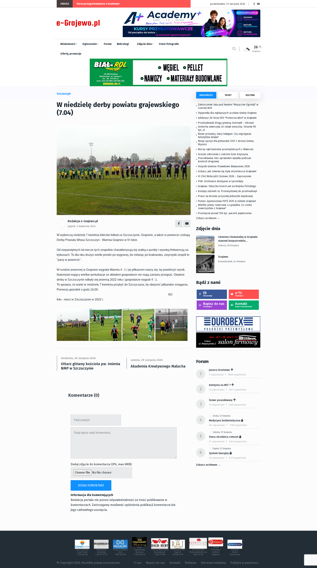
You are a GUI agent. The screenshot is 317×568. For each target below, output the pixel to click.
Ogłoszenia (89, 44)
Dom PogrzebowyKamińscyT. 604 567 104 (139, 551)
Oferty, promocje (70, 53)
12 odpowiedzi (217, 405)
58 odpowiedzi (217, 425)
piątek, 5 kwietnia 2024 (82, 226)
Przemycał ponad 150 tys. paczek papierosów (225, 213)
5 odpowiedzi (216, 374)
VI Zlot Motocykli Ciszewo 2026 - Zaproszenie (224, 176)
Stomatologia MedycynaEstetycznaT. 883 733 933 (198, 552)
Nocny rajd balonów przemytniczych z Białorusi (225, 149)
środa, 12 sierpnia (221, 416)
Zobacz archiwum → (208, 218)
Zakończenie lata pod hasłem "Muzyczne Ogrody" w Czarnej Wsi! (228, 106)
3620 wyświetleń (237, 405)
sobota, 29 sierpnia (228, 245)
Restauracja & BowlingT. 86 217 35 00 (101, 552)
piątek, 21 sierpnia (222, 448)
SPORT (228, 95)
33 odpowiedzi (217, 458)
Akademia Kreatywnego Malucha (158, 366)
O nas (137, 563)
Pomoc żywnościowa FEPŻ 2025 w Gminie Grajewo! (227, 201)
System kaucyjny (219, 453)
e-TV (239, 294)
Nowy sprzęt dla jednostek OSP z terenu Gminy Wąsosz (226, 142)
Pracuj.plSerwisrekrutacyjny (234, 552)
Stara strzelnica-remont (223, 436)
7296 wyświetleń (238, 425)
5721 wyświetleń (237, 458)
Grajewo (223, 256)
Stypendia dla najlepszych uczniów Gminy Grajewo (227, 112)
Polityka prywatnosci (244, 563)
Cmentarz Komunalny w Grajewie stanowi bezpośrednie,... (238, 238)
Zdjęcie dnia (144, 44)
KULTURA (250, 95)
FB (207, 294)
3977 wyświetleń (237, 389)
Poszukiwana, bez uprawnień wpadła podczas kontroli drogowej (224, 160)
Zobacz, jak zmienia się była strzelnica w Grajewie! (227, 171)
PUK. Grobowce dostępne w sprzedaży (220, 181)
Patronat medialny (213, 563)
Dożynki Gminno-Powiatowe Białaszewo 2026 (224, 166)
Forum (108, 44)
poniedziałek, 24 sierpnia (231, 261)
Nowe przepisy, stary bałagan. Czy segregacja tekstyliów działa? (224, 135)
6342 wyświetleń (238, 441)
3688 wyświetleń (237, 374)
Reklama (190, 563)
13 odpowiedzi (217, 389)
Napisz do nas (213, 305)
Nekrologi (123, 44)
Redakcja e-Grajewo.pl (83, 221)
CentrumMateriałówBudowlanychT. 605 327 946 (159, 552)
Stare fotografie (169, 44)
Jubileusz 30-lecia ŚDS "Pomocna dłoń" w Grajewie (227, 117)
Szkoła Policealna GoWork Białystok (215, 551)
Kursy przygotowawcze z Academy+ (98, 3)
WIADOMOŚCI (206, 95)
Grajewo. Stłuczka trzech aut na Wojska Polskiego (227, 186)
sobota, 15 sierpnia (222, 432)
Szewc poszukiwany (220, 400)
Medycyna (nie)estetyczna (224, 420)
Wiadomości (68, 44)
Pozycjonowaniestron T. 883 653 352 (120, 552)
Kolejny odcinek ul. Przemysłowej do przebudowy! (227, 191)
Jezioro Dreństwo (219, 370)
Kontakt (243, 305)
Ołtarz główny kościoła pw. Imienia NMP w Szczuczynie (90, 366)
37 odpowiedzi (217, 441)
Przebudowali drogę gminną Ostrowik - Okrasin (226, 122)
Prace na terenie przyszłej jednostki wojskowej (225, 196)
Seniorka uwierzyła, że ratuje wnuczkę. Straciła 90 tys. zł (227, 128)
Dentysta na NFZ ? (220, 385)
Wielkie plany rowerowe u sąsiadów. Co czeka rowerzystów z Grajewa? (225, 206)
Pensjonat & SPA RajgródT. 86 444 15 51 (178, 552)
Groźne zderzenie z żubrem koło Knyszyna (223, 154)
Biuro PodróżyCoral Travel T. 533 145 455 (82, 552)
